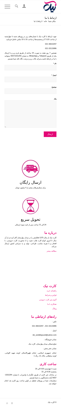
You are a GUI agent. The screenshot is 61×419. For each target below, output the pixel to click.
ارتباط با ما (50, 17)
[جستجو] (16, 6)
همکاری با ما (51, 304)
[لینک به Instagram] (11, 403)
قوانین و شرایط (50, 295)
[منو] (8, 6)
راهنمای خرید (51, 291)
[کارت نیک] (35, 6)
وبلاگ (54, 309)
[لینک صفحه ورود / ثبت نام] (24, 6)
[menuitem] (24, 6)
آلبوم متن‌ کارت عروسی (47, 300)
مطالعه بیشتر (51, 251)
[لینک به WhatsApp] (7, 403)
